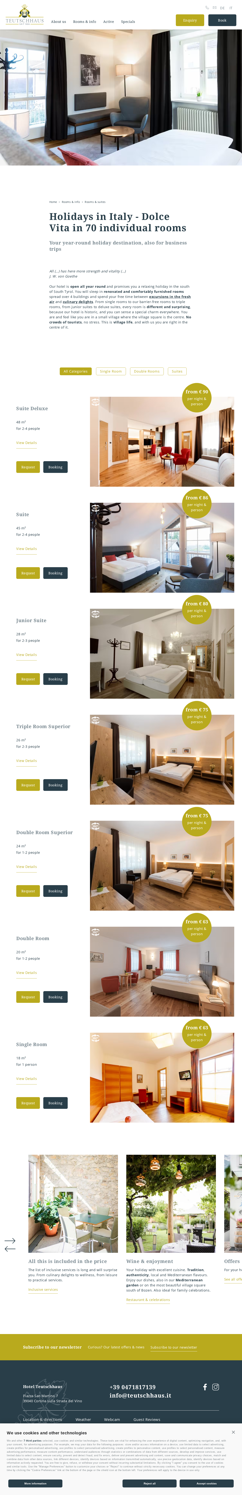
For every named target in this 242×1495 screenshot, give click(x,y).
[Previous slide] (220, 483)
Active (108, 21)
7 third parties (32, 1440)
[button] (233, 1432)
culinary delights (78, 301)
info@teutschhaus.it (140, 1395)
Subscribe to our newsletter (173, 1347)
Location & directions (43, 1419)
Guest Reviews (147, 1419)
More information (35, 1483)
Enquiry (190, 20)
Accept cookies (207, 1483)
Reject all (150, 1483)
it (231, 8)
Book (222, 20)
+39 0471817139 (133, 1387)
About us (58, 21)
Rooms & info (84, 21)
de (222, 8)
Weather (83, 1419)
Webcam (112, 1419)
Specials (128, 21)
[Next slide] (230, 483)
